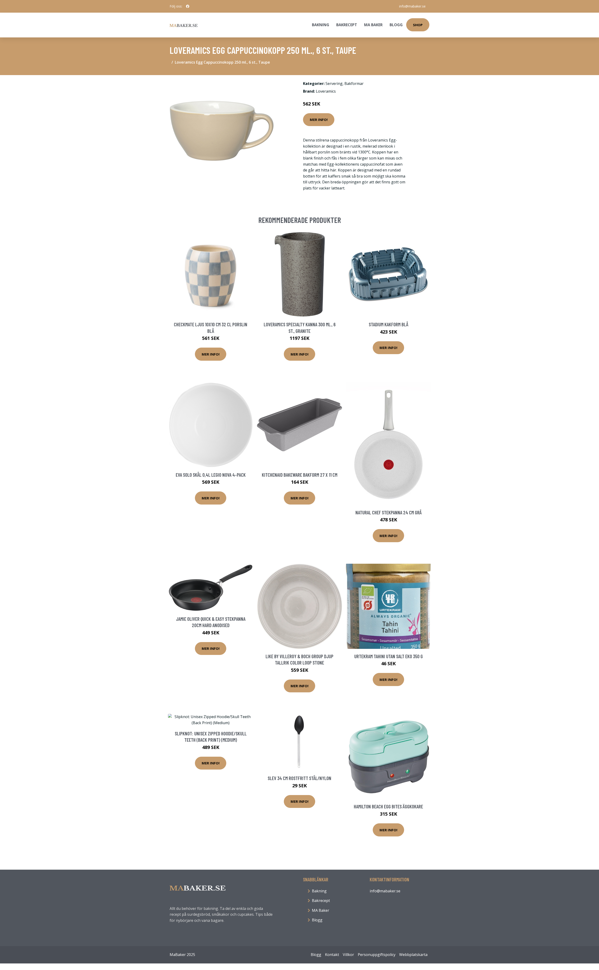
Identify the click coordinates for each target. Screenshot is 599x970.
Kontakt (332, 954)
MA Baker (373, 24)
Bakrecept (346, 24)
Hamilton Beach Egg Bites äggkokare (388, 806)
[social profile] (187, 6)
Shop (418, 24)
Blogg (396, 24)
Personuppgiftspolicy (376, 954)
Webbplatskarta (413, 954)
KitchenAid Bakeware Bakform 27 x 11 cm (299, 475)
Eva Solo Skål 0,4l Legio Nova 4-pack (211, 475)
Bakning (320, 24)
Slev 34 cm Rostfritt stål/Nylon (299, 778)
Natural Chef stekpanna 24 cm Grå (388, 512)
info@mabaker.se (412, 6)
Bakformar (354, 83)
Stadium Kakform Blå (388, 324)
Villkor (348, 954)
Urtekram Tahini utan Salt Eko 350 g (388, 656)
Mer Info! (319, 119)
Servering (334, 83)
